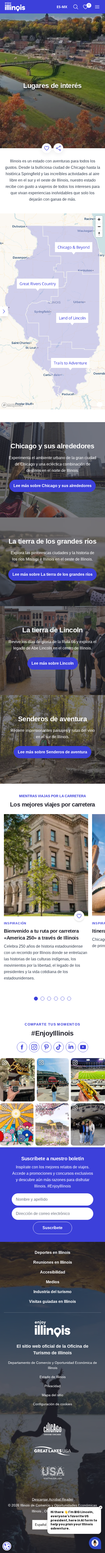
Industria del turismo (52, 1292)
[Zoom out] (99, 226)
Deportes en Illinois (52, 1252)
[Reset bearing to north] (99, 233)
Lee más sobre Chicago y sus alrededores (52, 486)
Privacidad (52, 1386)
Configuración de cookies (52, 1404)
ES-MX (62, 6)
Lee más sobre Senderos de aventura (52, 752)
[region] (52, 311)
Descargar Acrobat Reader (52, 1499)
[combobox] (62, 6)
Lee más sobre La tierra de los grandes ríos (52, 574)
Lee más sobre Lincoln (53, 663)
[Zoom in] (99, 219)
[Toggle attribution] (100, 405)
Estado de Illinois (53, 1377)
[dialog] (6, 1546)
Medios (52, 1282)
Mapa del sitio (52, 1395)
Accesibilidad (52, 1272)
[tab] (36, 999)
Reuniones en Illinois (52, 1262)
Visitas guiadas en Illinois (52, 1301)
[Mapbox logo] (12, 405)
